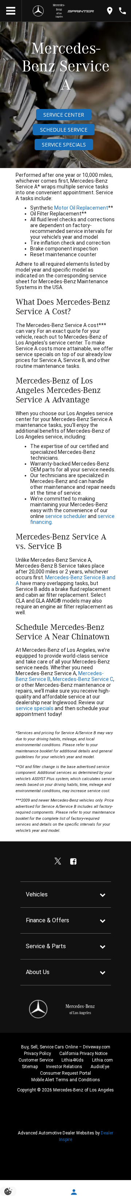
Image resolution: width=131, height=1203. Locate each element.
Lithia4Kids (72, 1060)
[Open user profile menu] (73, 1192)
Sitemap (30, 1066)
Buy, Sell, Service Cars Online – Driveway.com (65, 1047)
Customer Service (36, 1060)
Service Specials (64, 144)
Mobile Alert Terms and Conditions (65, 1079)
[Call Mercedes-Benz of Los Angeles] (122, 10)
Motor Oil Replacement (81, 208)
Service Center (63, 114)
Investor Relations (64, 1066)
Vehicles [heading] (37, 894)
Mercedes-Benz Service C (83, 679)
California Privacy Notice (83, 1053)
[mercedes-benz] (36, 10)
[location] (109, 10)
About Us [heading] (37, 972)
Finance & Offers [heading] (47, 920)
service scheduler (66, 516)
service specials (34, 708)
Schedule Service (63, 129)
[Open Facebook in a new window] (73, 861)
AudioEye (100, 1066)
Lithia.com (102, 1060)
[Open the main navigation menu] (11, 11)
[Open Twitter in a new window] (57, 861)
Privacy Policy (37, 1053)
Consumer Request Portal (65, 1073)
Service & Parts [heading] (46, 946)
